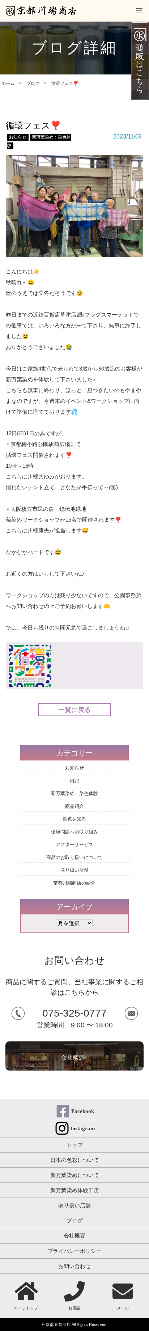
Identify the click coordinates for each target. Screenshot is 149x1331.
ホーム (7, 83)
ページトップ (26, 1308)
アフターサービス (74, 844)
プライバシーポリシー (74, 1251)
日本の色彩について (74, 1160)
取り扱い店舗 (74, 870)
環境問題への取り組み (74, 832)
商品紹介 (74, 806)
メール (123, 1308)
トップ (75, 1145)
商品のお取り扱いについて (74, 857)
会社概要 (74, 1235)
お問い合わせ (74, 1266)
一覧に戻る (74, 709)
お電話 (74, 1308)
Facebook (82, 1111)
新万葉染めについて (74, 1175)
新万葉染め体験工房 (74, 1190)
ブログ (32, 83)
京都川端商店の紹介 (74, 883)
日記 (74, 780)
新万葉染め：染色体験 (74, 793)
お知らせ (17, 137)
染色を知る (74, 819)
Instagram (82, 1128)
